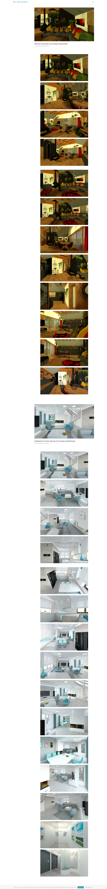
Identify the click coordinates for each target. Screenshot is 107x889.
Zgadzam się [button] (80, 887)
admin (42, 46)
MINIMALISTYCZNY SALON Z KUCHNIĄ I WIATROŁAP (54, 441)
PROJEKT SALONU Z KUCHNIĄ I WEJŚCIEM (51, 44)
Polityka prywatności (88, 887)
